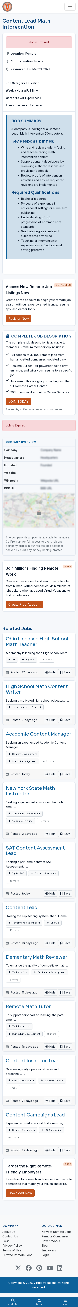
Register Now (18, 319)
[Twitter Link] (18, 1268)
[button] (65, 672)
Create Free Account (24, 604)
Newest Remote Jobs (56, 1232)
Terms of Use (11, 1250)
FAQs (6, 1241)
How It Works (50, 1241)
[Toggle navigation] (70, 7)
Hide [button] (52, 672)
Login (45, 1255)
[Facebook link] (28, 1268)
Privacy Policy (12, 1245)
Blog (44, 1245)
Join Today (18, 401)
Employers (48, 1250)
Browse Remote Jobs (17, 1255)
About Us (8, 1232)
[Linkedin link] (59, 1268)
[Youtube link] (49, 1268)
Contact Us (10, 1236)
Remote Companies (55, 1236)
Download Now (20, 1193)
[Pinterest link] (39, 1268)
